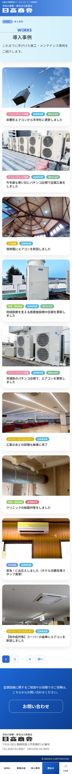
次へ (40, 659)
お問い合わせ (36, 706)
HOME (7, 21)
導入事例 (18, 21)
